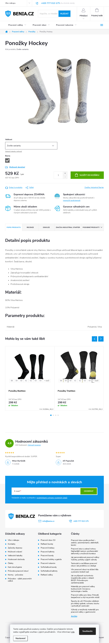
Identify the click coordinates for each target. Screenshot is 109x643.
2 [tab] (53, 415)
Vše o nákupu (10, 3)
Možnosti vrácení (15, 551)
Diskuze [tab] (46, 227)
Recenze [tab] (30, 227)
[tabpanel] (29, 378)
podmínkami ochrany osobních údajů (52, 498)
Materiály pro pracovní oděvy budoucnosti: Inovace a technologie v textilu (83, 589)
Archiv (74, 616)
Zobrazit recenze (34, 445)
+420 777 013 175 (81, 521)
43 (36, 381)
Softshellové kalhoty (49, 571)
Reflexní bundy (47, 544)
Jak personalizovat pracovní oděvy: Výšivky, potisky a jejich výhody (85, 558)
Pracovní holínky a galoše (51, 559)
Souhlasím (87, 631)
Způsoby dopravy (15, 548)
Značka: (94, 187)
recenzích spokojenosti (71, 200)
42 (31, 381)
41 (26, 381)
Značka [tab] (68, 227)
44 (40, 381)
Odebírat (88, 491)
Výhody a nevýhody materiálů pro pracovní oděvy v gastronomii (85, 610)
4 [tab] (58, 415)
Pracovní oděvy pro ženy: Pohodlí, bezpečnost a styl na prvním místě (85, 596)
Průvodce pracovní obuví (18, 571)
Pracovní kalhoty (47, 552)
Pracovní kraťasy (47, 548)
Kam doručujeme (15, 567)
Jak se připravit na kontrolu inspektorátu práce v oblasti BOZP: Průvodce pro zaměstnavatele (82, 579)
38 (12, 381)
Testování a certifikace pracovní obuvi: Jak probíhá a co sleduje (84, 564)
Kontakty (11, 544)
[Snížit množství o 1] (65, 177)
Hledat (64, 13)
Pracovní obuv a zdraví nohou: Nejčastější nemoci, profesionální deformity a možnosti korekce (84, 551)
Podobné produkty (91, 227)
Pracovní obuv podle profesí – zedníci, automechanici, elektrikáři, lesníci (85, 542)
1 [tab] (51, 415)
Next (101, 339)
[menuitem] (17, 25)
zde (72, 632)
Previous (94, 339)
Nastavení (20, 638)
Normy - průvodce (15, 575)
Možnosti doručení (17, 167)
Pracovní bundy (47, 556)
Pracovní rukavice (48, 563)
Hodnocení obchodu (16, 559)
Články (10, 563)
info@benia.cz (48, 521)
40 (21, 381)
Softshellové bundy (49, 567)
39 (16, 381)
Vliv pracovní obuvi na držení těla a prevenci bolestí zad (84, 570)
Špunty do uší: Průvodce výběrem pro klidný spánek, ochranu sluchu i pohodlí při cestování (85, 603)
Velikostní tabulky (15, 555)
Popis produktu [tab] (14, 227)
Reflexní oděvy (47, 575)
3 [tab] (55, 415)
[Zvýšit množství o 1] (65, 173)
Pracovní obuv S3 (48, 540)
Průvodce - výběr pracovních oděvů (20, 579)
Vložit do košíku (89, 175)
